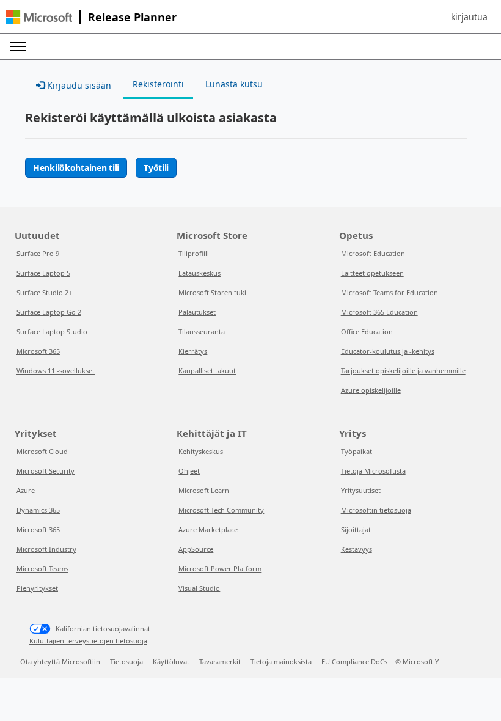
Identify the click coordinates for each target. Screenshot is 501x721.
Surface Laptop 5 (43, 272)
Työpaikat (356, 451)
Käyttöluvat (171, 661)
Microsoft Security (45, 470)
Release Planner (132, 17)
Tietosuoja (126, 661)
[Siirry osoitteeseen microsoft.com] (39, 17)
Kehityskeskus (200, 451)
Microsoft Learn (203, 490)
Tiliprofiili (193, 253)
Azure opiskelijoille (371, 390)
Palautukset (197, 312)
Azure (25, 490)
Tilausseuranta (201, 331)
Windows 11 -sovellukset (55, 370)
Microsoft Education (373, 253)
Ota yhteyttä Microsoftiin (60, 661)
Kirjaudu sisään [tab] (78, 85)
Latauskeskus (199, 272)
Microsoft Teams (42, 568)
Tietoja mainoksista (281, 661)
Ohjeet (189, 470)
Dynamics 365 (38, 509)
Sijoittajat (356, 529)
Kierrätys (192, 351)
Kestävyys (356, 549)
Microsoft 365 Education (379, 312)
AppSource (195, 549)
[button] (469, 17)
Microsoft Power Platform (219, 568)
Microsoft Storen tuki (212, 292)
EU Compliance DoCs (354, 661)
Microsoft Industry (46, 549)
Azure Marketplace (208, 529)
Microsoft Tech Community (221, 509)
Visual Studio (199, 588)
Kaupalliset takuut (207, 370)
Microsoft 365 (38, 351)
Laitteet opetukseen (372, 272)
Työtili (156, 168)
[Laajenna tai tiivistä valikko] (17, 46)
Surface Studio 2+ (44, 292)
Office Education (367, 331)
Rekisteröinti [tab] (158, 84)
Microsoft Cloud (42, 451)
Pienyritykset (37, 588)
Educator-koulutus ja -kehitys (387, 351)
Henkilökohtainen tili (76, 168)
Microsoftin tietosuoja (376, 509)
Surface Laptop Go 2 (48, 312)
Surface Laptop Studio (51, 331)
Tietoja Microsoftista (373, 470)
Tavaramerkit (220, 661)
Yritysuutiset (361, 490)
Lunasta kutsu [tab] (234, 84)
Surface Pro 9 (37, 253)
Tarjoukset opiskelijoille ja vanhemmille (403, 370)
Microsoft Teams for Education (389, 292)
